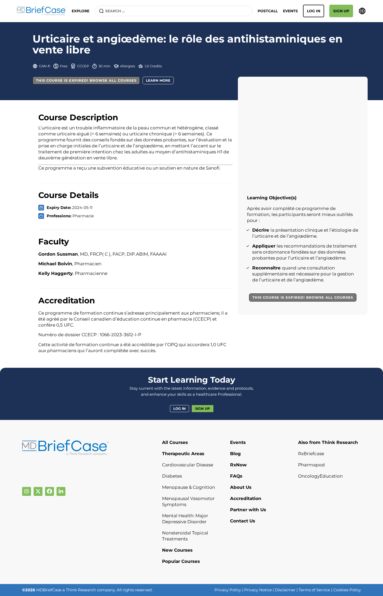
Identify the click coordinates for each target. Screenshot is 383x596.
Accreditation (245, 498)
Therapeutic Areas (183, 453)
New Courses (177, 550)
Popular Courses (181, 561)
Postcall (268, 11)
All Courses (175, 442)
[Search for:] (173, 11)
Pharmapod (311, 464)
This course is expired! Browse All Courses (86, 80)
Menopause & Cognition (188, 487)
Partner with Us (248, 509)
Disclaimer (285, 589)
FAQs (236, 476)
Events (290, 11)
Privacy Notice (258, 589)
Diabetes (172, 476)
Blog (235, 453)
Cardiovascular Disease (187, 464)
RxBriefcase (311, 453)
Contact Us (242, 520)
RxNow (238, 464)
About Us (240, 487)
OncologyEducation (320, 476)
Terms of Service (314, 589)
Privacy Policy (227, 589)
